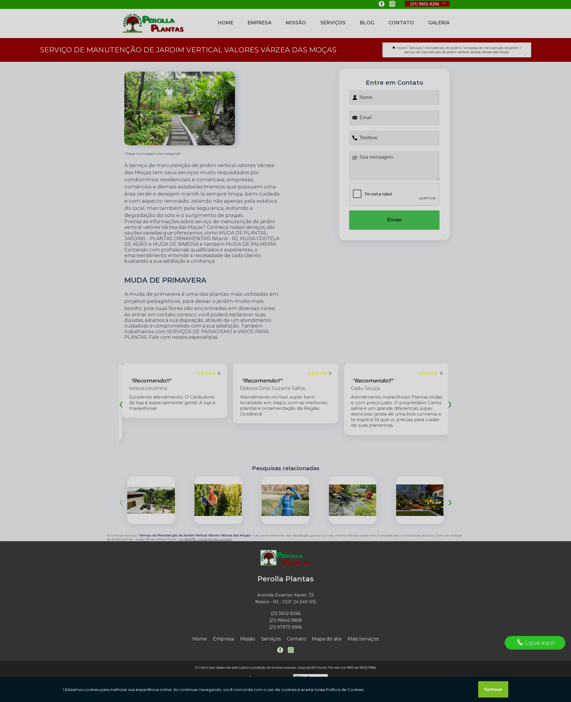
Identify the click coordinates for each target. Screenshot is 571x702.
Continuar (493, 689)
